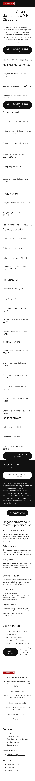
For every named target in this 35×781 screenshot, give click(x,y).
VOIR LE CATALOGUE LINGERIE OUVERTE (17, 50)
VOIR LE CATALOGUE (17, 513)
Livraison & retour (13, 736)
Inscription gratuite (10, 652)
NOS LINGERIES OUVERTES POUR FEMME (17, 475)
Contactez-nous (12, 745)
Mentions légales (12, 742)
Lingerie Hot (10, 27)
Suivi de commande (13, 764)
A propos (10, 733)
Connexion (10, 767)
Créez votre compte (13, 770)
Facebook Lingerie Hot (16, 754)
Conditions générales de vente (17, 739)
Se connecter (25, 652)
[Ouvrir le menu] (31, 3)
